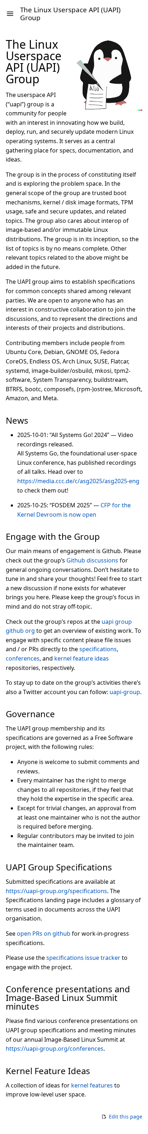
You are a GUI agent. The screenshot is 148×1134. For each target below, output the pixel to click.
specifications (98, 649)
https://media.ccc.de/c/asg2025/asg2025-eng (78, 481)
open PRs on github (43, 933)
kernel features (92, 1085)
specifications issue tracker (83, 958)
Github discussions (92, 560)
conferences (23, 658)
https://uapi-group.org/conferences (54, 1049)
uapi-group (125, 692)
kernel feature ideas (81, 658)
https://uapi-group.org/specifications (56, 891)
